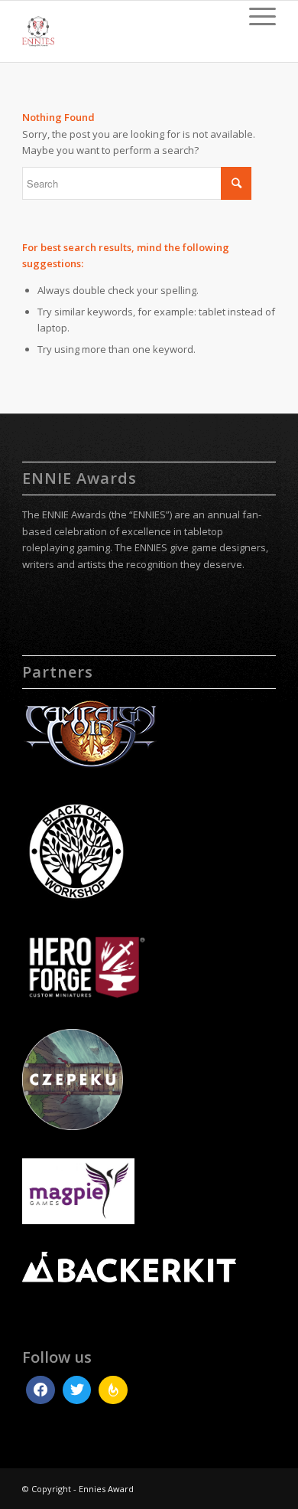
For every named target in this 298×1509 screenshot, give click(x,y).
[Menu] (255, 16)
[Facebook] (40, 1390)
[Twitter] (77, 1390)
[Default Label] (113, 1390)
